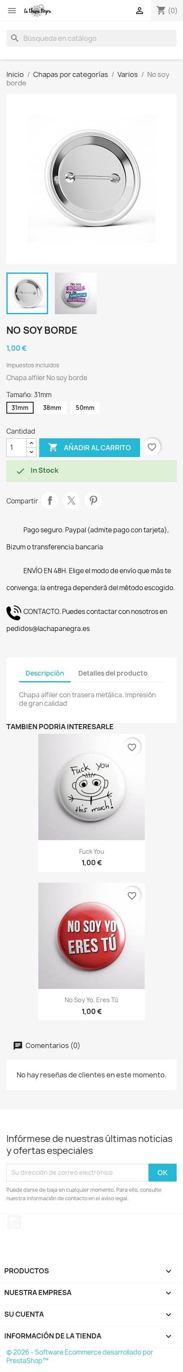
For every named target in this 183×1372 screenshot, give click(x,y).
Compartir (49, 500)
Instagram (14, 1222)
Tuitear (71, 500)
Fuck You (91, 851)
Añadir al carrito (89, 447)
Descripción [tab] (45, 673)
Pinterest (93, 500)
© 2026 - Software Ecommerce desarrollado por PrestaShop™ (79, 1356)
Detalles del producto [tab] (113, 673)
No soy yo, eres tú (91, 1000)
